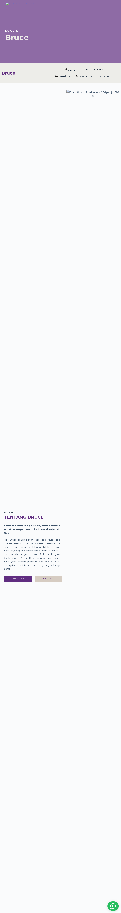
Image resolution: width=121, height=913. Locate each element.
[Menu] (113, 7)
